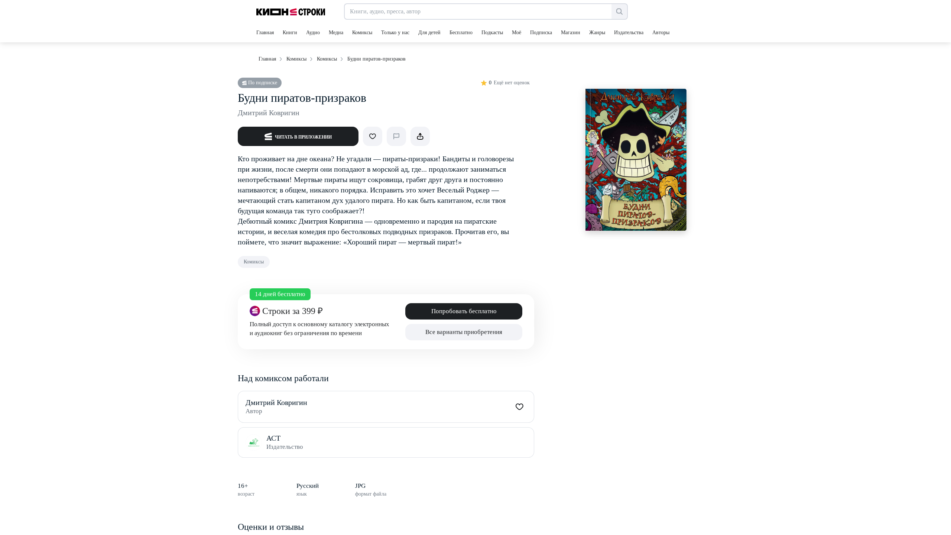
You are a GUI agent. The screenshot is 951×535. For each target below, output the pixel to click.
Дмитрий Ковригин (268, 112)
